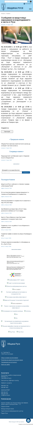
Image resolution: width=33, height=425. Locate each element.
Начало (3, 13)
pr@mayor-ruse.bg (14, 380)
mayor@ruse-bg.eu (6, 378)
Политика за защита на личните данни (12, 360)
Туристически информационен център (12, 411)
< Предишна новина (16, 139)
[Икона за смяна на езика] (24, 3)
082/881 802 (4, 387)
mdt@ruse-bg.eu (5, 395)
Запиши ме (26, 172)
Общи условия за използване (9, 358)
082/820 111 (4, 376)
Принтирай (7, 131)
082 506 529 (4, 393)
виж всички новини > (16, 249)
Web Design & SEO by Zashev (16, 422)
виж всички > (16, 164)
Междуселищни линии (7, 409)
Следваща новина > (16, 151)
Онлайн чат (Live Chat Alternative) (26, 424)
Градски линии (5, 406)
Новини (8, 13)
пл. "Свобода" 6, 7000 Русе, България (7, 353)
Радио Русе (4, 413)
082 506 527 (4, 392)
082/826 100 (4, 385)
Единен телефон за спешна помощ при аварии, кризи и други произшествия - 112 (14, 403)
